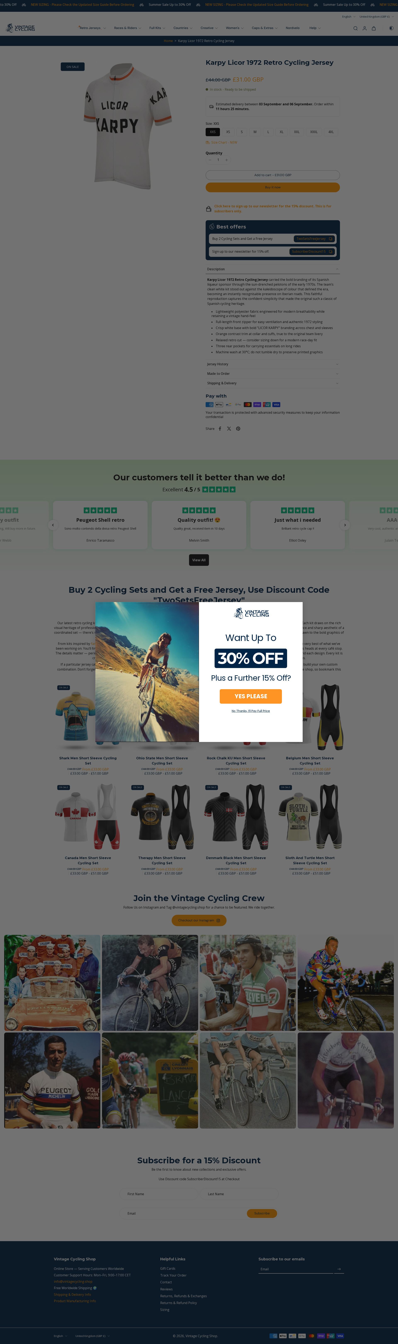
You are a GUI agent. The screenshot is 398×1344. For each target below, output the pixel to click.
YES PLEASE (251, 696)
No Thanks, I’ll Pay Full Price (251, 711)
